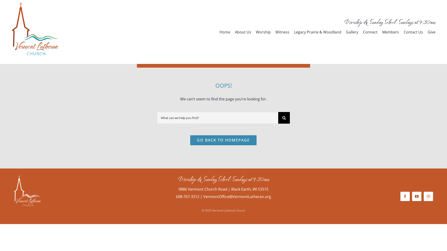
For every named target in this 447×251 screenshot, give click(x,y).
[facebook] (405, 196)
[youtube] (416, 196)
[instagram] (428, 196)
